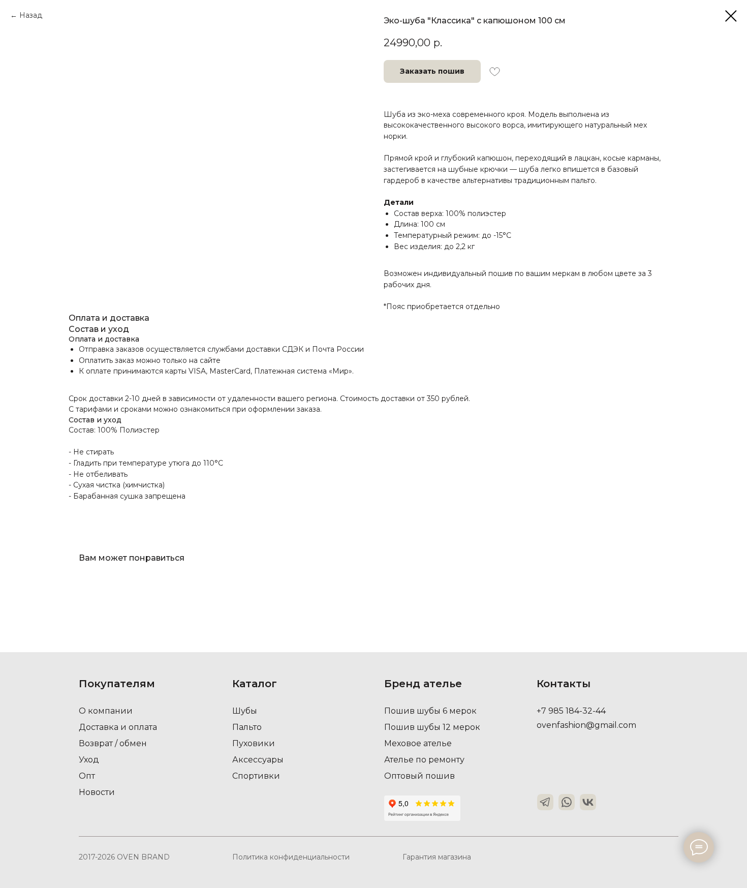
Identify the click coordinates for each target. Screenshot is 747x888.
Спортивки (256, 776)
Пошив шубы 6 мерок (430, 711)
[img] (545, 802)
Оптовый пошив (419, 776)
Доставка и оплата (118, 727)
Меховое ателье (418, 743)
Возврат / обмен (113, 743)
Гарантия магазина (436, 857)
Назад (30, 15)
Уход (89, 759)
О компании (106, 711)
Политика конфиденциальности (291, 857)
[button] (432, 71)
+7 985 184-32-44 (571, 711)
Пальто (247, 727)
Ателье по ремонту (424, 759)
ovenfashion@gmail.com (586, 725)
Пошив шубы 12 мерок (432, 727)
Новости (97, 792)
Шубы (244, 711)
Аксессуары (258, 759)
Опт (87, 776)
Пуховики (253, 743)
